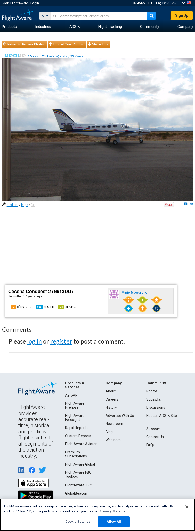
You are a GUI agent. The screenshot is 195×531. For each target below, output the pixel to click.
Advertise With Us (120, 416)
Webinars (113, 440)
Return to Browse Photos (26, 44)
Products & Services (74, 385)
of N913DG (22, 307)
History (111, 407)
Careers (112, 399)
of (46, 307)
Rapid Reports (76, 428)
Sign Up (181, 15)
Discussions (155, 407)
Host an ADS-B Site (161, 416)
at (68, 307)
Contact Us (155, 437)
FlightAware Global (80, 464)
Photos (152, 391)
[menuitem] (9, 27)
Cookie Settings (78, 521)
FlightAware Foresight (74, 418)
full (33, 205)
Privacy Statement (114, 511)
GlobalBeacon (76, 493)
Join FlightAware (15, 3)
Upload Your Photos (68, 44)
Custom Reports (78, 436)
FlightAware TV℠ (78, 485)
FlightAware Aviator (81, 444)
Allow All (114, 521)
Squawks (153, 399)
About (111, 391)
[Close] (186, 506)
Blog (109, 432)
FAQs (150, 445)
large (24, 205)
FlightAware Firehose (74, 405)
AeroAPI (71, 395)
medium (12, 205)
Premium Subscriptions (76, 454)
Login (34, 3)
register (61, 341)
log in (34, 341)
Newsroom (114, 424)
